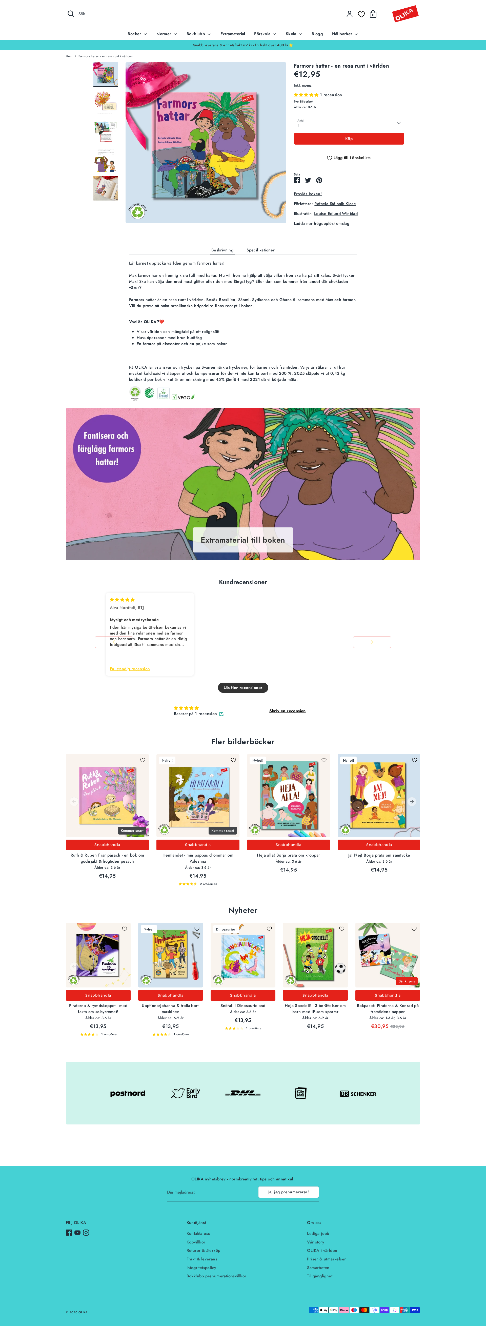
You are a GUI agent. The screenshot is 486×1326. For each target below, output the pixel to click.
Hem (69, 56)
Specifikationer (261, 250)
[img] (122, 600)
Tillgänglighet (319, 1276)
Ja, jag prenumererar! (288, 1192)
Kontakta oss (198, 1233)
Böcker (135, 34)
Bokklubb (197, 34)
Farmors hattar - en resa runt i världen (105, 56)
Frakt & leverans (202, 1259)
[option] (243, 45)
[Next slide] (372, 642)
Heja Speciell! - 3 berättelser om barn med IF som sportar (315, 1009)
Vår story (315, 1242)
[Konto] (350, 14)
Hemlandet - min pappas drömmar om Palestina (198, 858)
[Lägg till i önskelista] (143, 760)
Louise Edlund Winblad (336, 213)
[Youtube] (77, 1233)
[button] (307, 95)
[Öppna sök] (71, 14)
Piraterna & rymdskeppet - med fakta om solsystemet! (98, 1009)
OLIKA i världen (322, 1250)
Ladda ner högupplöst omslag (322, 223)
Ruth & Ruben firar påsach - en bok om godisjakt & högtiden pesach (107, 858)
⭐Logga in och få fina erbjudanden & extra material (243, 45)
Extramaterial (232, 34)
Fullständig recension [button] (130, 669)
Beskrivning (222, 250)
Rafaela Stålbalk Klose (335, 204)
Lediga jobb (318, 1233)
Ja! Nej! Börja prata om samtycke (379, 855)
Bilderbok (307, 101)
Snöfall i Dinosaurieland (243, 1005)
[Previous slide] (114, 642)
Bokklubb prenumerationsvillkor (217, 1276)
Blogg (317, 34)
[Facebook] (69, 1233)
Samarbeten (318, 1268)
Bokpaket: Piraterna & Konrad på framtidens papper (388, 1009)
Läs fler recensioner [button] (243, 687)
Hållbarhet (342, 34)
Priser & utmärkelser (326, 1259)
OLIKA (83, 1312)
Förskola (263, 34)
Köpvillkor (196, 1242)
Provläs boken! (308, 194)
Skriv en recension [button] (287, 711)
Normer (164, 34)
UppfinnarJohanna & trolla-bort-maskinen (170, 1009)
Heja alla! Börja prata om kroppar (288, 855)
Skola (292, 34)
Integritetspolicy (201, 1268)
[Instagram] (86, 1233)
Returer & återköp (203, 1250)
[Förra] (74, 802)
